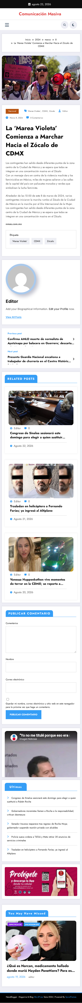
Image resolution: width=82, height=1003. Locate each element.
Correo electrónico (15, 679)
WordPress (38, 996)
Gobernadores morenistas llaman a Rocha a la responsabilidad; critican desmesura (40, 812)
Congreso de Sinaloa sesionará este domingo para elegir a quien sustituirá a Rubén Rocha (37, 435)
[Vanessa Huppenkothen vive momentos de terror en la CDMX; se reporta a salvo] (41, 554)
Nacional (12, 111)
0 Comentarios (36, 117)
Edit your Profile (58, 308)
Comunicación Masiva (40, 14)
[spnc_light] (73, 25)
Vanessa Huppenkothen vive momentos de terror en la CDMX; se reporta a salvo (37, 581)
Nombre (10, 659)
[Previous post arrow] (73, 339)
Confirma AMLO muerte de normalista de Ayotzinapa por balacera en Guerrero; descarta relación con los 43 (40, 341)
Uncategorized (33, 924)
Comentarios (12, 623)
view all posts (14, 317)
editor (65, 111)
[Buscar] (64, 25)
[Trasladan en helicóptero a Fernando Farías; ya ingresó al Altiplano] (41, 481)
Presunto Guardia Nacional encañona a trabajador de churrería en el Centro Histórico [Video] (39, 359)
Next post (13, 351)
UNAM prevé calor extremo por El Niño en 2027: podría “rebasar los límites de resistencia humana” (44, 968)
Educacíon (17, 924)
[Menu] (7, 25)
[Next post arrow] (73, 359)
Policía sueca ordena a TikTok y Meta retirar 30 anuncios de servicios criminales (38, 838)
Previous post (15, 333)
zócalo (52, 111)
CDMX (45, 111)
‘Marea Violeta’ (34, 111)
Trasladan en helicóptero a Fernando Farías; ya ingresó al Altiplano (36, 508)
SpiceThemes (70, 996)
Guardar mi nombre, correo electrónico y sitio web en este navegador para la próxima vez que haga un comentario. (40, 705)
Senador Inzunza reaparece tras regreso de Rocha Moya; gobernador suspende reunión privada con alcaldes (37, 825)
